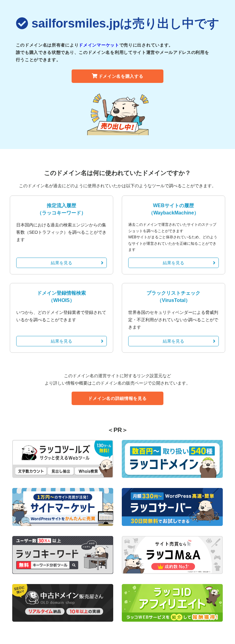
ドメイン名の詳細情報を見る (117, 398)
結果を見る (61, 262)
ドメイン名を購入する (121, 76)
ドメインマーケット (99, 45)
